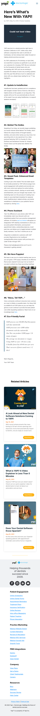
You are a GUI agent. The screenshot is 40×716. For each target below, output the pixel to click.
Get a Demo (14, 671)
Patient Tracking (15, 616)
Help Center (14, 695)
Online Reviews (15, 610)
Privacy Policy (15, 701)
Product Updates (25, 21)
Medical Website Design (18, 629)
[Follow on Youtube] (28, 583)
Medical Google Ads (17, 640)
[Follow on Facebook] (12, 583)
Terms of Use (25, 701)
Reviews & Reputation (17, 635)
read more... (28, 437)
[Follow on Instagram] (17, 583)
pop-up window (22, 220)
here (18, 203)
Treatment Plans (15, 604)
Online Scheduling (16, 596)
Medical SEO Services (17, 637)
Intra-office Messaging (18, 613)
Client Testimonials (16, 674)
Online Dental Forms (17, 598)
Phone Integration (16, 619)
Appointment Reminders (18, 601)
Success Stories (15, 692)
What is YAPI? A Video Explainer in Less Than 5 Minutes (18, 473)
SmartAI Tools (15, 643)
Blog (11, 686)
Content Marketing (16, 632)
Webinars (13, 689)
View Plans (14, 668)
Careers (13, 677)
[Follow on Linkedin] (22, 583)
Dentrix (12, 653)
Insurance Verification (17, 607)
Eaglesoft (13, 656)
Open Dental (14, 659)
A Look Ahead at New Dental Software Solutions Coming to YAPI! (20, 416)
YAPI (7, 21)
